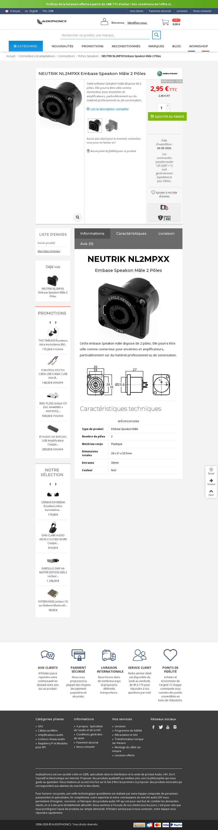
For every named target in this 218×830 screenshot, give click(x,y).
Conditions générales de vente (88, 736)
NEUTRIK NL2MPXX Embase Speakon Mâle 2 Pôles (52, 292)
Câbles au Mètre (47, 730)
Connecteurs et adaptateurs (37, 56)
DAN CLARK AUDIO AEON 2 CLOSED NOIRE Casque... (53, 539)
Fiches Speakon (88, 56)
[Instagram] (175, 727)
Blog (176, 46)
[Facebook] (153, 727)
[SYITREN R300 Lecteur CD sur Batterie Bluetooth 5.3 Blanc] (53, 594)
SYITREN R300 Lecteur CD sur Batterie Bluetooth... (53, 603)
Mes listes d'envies (49, 251)
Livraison (182, 11)
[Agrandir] (77, 217)
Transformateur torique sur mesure (127, 741)
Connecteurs (66, 56)
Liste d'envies (53, 235)
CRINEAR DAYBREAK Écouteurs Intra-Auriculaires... (53, 506)
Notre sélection (52, 472)
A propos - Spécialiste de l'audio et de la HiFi (88, 728)
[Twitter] (160, 727)
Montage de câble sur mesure (126, 749)
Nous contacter (202, 11)
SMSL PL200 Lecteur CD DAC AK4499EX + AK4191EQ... (53, 407)
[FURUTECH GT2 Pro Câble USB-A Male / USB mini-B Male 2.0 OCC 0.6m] (53, 362)
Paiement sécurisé (160, 11)
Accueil (10, 56)
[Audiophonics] (52, 22)
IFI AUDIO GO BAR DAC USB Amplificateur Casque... (53, 440)
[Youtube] (168, 727)
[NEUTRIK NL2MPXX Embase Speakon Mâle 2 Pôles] (95, 126)
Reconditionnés (126, 46)
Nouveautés (62, 46)
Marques (156, 46)
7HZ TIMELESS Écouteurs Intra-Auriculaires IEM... (53, 342)
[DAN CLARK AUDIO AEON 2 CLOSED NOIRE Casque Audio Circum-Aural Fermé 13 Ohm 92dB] (53, 528)
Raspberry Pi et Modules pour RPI (51, 745)
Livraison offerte (123, 755)
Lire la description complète (109, 109)
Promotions (92, 46)
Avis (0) (86, 244)
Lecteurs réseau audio (50, 739)
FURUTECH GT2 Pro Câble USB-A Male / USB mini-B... (53, 374)
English (33, 11)
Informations (92, 233)
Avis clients (136, 11)
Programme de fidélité (127, 730)
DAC (39, 726)
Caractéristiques (131, 233)
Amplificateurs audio (49, 735)
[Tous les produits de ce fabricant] (167, 73)
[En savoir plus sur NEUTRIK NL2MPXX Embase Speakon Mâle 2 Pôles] (53, 281)
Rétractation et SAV (125, 735)
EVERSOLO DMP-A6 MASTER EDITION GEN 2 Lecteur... (53, 572)
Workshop (198, 46)
